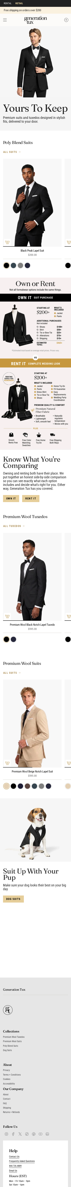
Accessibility (9, 1083)
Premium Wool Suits (12, 1041)
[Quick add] (7, 242)
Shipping (7, 1107)
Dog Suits (7, 1050)
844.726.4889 (15, 1166)
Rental (8, 3)
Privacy (6, 1070)
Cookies (6, 1079)
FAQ (5, 1103)
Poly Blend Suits (10, 1046)
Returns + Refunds (11, 1112)
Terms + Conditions (12, 1074)
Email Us (13, 1170)
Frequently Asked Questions (22, 1161)
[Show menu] (5, 19)
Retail (19, 3)
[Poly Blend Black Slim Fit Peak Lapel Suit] (32, 203)
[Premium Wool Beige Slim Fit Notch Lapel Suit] (32, 724)
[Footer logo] (7, 1010)
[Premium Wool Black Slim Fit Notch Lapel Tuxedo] (32, 577)
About (6, 1094)
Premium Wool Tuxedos (13, 1037)
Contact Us (14, 1156)
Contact (6, 1099)
